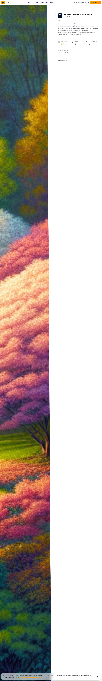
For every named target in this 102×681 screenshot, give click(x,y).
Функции (30, 2)
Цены (36, 2)
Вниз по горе (92, 41)
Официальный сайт (62, 60)
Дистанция (64, 41)
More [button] (51, 2)
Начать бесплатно (95, 2)
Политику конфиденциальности (30, 677)
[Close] (97, 676)
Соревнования (44, 2)
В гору (76, 41)
